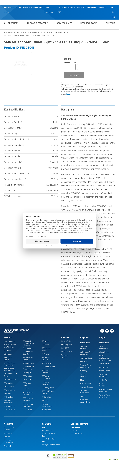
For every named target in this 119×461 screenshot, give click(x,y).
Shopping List (104, 352)
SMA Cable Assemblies (31, 32)
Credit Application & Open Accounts (105, 358)
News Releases (85, 383)
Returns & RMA (66, 352)
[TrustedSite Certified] (60, 456)
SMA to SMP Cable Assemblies (54, 32)
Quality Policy (104, 380)
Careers (7, 437)
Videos (82, 396)
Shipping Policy (67, 345)
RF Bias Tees (8, 397)
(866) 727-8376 (79, 7)
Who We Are (8, 433)
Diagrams (84, 361)
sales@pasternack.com (51, 445)
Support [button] (110, 23)
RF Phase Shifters (48, 367)
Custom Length (70, 63)
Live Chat (113, 14)
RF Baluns (8, 393)
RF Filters (26, 389)
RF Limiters (46, 341)
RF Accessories (10, 380)
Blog (82, 380)
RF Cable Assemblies (11, 32)
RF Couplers (27, 373)
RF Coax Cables (10, 410)
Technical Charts (86, 358)
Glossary (83, 371)
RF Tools (45, 400)
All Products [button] (11, 23)
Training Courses (86, 387)
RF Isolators (27, 410)
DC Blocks (8, 354)
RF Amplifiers (9, 387)
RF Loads (45, 345)
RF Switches (46, 397)
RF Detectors (27, 376)
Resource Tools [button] (88, 23)
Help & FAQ (65, 348)
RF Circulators (9, 406)
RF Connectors (28, 363)
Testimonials (104, 364)
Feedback (7, 446)
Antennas (7, 350)
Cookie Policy (104, 367)
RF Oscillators (47, 363)
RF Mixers (45, 354)
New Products (64, 23)
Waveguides (46, 410)
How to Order (66, 341)
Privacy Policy (104, 371)
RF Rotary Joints (48, 388)
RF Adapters (8, 383)
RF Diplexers (27, 380)
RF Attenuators (9, 390)
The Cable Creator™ (37, 23)
